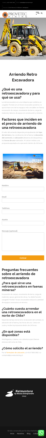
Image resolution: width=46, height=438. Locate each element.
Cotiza (35, 434)
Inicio (12, 434)
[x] (38, 13)
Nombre (5, 185)
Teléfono (6, 208)
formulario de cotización (16, 352)
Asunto (5, 220)
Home (11, 39)
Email (4, 197)
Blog (28, 434)
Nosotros (20, 434)
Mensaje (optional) (9, 231)
